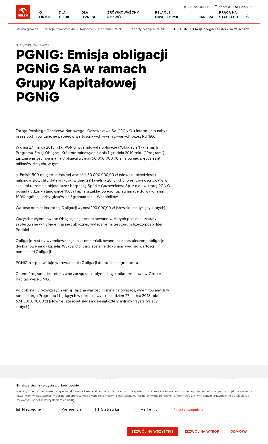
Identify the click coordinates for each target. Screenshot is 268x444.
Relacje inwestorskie (168, 14)
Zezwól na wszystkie (152, 431)
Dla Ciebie (64, 14)
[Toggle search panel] (247, 16)
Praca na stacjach (228, 14)
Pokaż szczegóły (186, 410)
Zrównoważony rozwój (123, 14)
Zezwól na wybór (202, 431)
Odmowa (239, 431)
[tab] (46, 15)
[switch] (58, 409)
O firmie (45, 14)
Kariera (206, 17)
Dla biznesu (89, 14)
